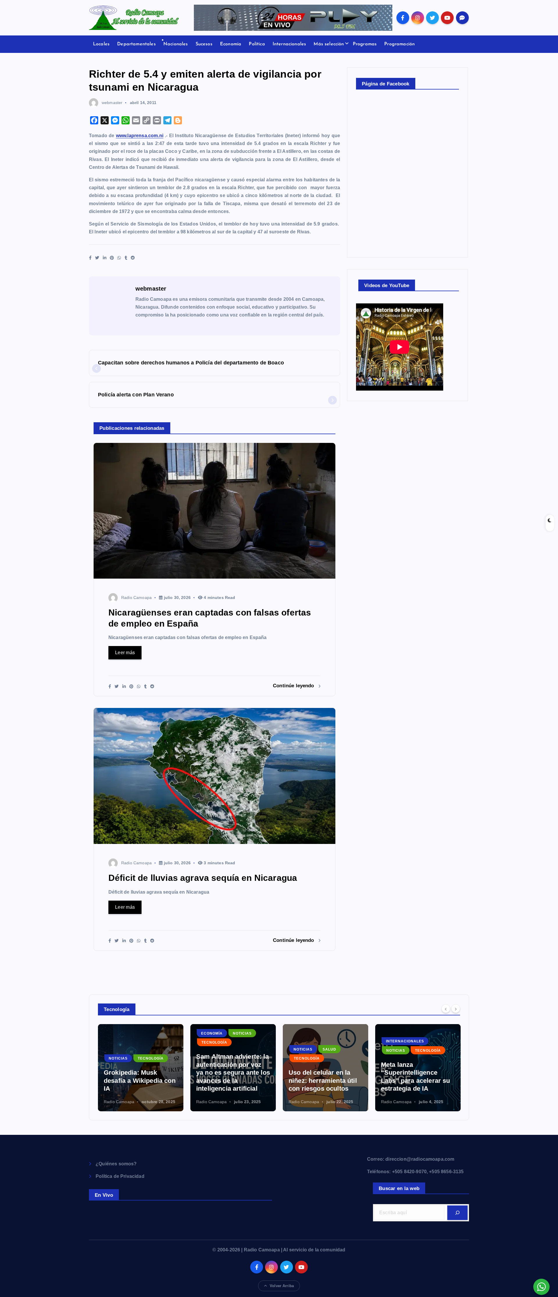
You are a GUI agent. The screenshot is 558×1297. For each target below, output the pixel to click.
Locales (101, 44)
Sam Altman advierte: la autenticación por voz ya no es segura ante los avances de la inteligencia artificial (141, 1072)
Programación (399, 44)
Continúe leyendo (294, 685)
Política (257, 44)
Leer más (125, 652)
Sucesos (204, 44)
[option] (140, 1067)
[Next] (455, 1008)
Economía (230, 44)
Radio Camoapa (136, 597)
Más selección (329, 44)
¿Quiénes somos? (116, 1163)
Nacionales (175, 44)
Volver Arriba (282, 1286)
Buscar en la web (399, 1188)
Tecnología (122, 1042)
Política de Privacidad (120, 1176)
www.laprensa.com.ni (139, 135)
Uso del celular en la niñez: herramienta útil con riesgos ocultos (230, 1080)
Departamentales (136, 44)
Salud (237, 1049)
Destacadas (400, 1049)
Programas (365, 44)
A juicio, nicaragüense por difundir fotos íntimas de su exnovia (414, 1080)
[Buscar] (457, 1212)
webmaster (112, 102)
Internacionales (289, 44)
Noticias (149, 1033)
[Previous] (445, 1008)
